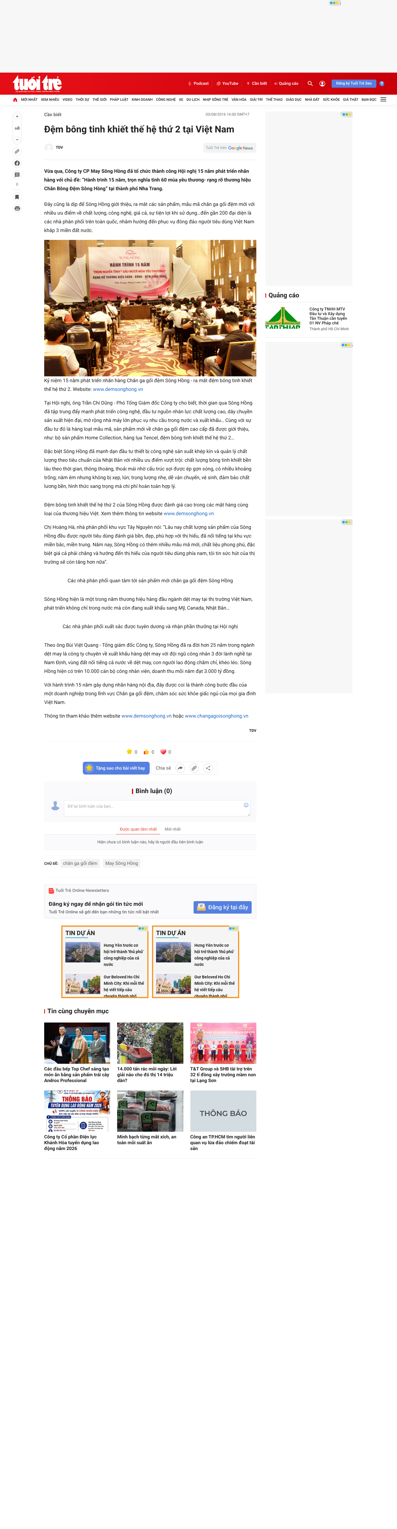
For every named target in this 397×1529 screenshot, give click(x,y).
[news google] (229, 148)
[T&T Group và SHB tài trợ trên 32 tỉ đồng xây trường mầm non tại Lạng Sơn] (223, 1043)
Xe (181, 100)
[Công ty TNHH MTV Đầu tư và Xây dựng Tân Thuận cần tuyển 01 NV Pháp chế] (282, 318)
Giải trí (256, 100)
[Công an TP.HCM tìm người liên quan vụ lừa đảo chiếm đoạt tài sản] (223, 1111)
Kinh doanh (142, 100)
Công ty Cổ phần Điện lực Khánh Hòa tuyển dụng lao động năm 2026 (71, 1142)
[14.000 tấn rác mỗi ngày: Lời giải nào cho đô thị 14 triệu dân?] (150, 1043)
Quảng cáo (288, 83)
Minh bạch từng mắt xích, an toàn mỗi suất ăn (146, 1139)
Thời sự (82, 100)
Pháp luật (119, 100)
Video (67, 100)
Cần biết (259, 83)
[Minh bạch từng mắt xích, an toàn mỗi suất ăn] (150, 1111)
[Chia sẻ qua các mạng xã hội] (208, 768)
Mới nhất (29, 100)
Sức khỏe (331, 100)
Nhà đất (312, 100)
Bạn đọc (369, 100)
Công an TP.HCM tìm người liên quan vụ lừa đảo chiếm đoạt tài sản (222, 1142)
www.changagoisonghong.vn (216, 716)
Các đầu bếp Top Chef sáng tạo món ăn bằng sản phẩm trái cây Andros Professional (76, 1074)
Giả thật (350, 100)
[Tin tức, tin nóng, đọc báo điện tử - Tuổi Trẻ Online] (37, 83)
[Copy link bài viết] (194, 768)
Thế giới (99, 100)
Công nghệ (166, 100)
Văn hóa (239, 100)
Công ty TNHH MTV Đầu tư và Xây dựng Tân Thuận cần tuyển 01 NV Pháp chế (328, 316)
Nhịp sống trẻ (215, 100)
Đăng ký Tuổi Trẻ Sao (354, 83)
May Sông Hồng (121, 863)
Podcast (201, 83)
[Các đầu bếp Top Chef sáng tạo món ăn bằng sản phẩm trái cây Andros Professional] (77, 1043)
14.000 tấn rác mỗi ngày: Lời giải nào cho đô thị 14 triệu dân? (146, 1074)
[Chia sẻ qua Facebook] (180, 768)
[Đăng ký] (223, 907)
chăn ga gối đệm (80, 863)
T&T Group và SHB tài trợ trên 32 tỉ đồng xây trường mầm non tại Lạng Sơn (223, 1074)
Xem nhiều (50, 100)
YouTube (230, 83)
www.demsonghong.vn (118, 389)
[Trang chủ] (15, 100)
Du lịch (193, 100)
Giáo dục (294, 100)
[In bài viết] (17, 208)
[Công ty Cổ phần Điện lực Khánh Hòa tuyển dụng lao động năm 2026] (77, 1111)
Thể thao (274, 100)
